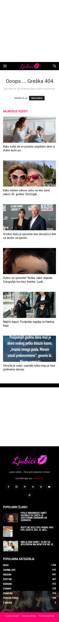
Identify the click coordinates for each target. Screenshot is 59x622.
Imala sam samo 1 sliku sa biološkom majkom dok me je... (37, 543)
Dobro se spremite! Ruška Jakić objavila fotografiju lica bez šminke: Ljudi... (27, 279)
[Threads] (29, 495)
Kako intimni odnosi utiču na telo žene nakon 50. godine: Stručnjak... (26, 192)
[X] (33, 487)
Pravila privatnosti (46, 616)
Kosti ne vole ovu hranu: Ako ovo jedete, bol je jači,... (37, 528)
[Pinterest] (25, 487)
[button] (5, 66)
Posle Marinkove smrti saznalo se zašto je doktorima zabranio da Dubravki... (34, 516)
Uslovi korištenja (29, 616)
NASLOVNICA (36, 98)
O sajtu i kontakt (12, 616)
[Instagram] (16, 487)
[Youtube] (49, 487)
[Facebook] (8, 487)
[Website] (41, 487)
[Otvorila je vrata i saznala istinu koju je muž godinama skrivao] (29, 349)
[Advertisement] (29, 31)
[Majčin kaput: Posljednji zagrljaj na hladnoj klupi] (29, 305)
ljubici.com (38, 478)
